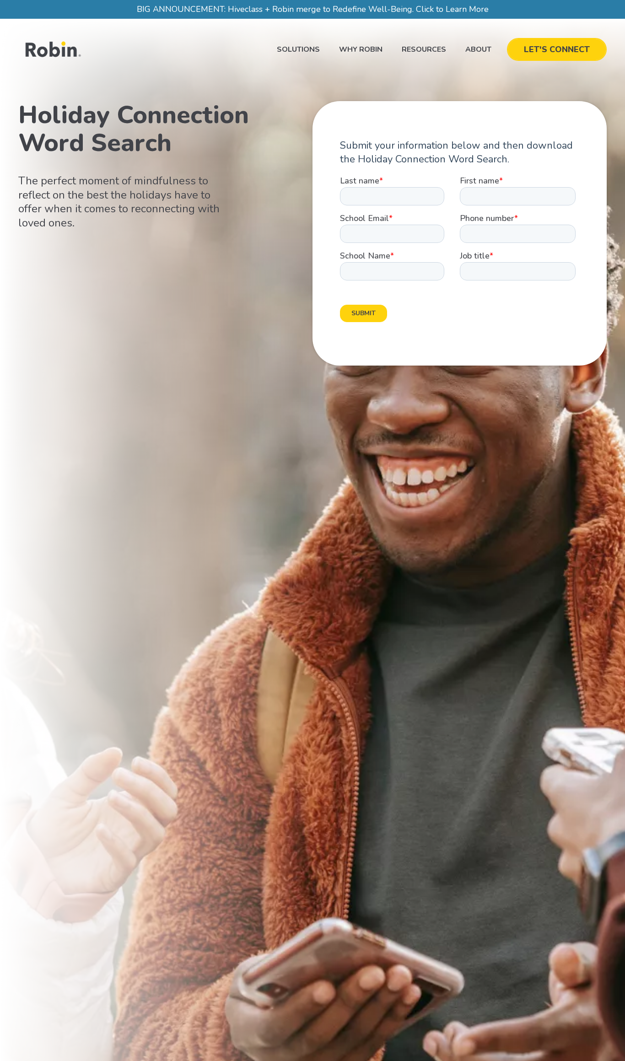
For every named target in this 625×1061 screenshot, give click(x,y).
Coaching (297, 123)
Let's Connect (557, 49)
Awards (419, 123)
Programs (298, 71)
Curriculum (300, 110)
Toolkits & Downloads (427, 77)
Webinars (422, 110)
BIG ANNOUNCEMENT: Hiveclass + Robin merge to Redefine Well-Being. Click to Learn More (313, 9)
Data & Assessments (304, 90)
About (478, 49)
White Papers (429, 97)
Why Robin (361, 49)
